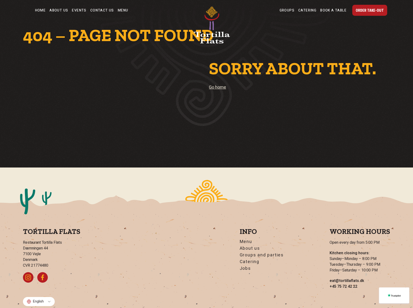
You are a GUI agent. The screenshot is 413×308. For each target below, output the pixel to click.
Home (40, 10)
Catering (307, 10)
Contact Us (102, 10)
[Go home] (212, 25)
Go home (217, 87)
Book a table (333, 10)
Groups (287, 10)
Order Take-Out (370, 10)
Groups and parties (262, 255)
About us (58, 10)
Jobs (245, 268)
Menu (123, 10)
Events (79, 10)
